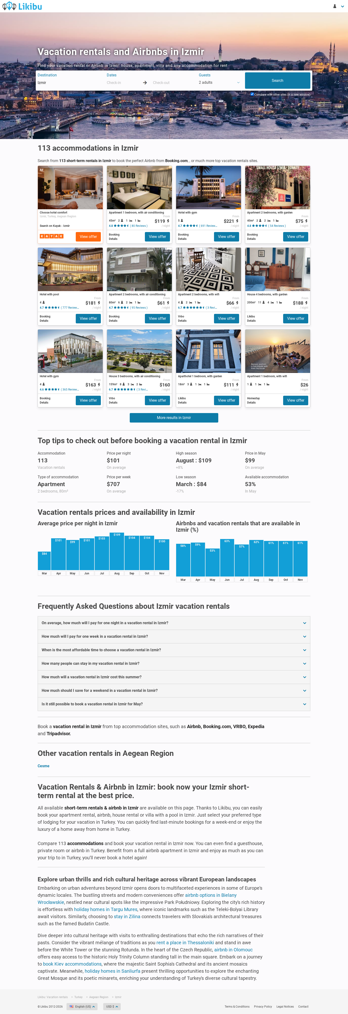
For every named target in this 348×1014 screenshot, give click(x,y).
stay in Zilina (127, 916)
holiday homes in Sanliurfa (112, 971)
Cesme (43, 766)
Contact (303, 1006)
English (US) (83, 1006)
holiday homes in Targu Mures (105, 909)
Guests (204, 75)
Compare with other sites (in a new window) (282, 94)
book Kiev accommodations (72, 964)
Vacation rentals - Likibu (22, 5)
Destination (47, 75)
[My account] (339, 6)
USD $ (110, 1006)
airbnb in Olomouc (233, 950)
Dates (111, 75)
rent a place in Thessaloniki (185, 942)
